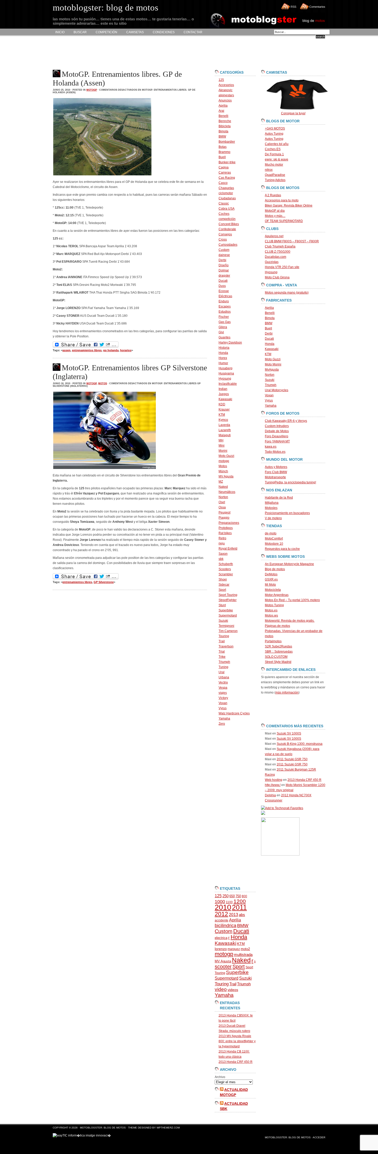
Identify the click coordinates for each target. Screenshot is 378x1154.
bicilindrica (225, 925)
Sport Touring (228, 595)
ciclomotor (226, 193)
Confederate (227, 229)
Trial (222, 651)
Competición (106, 32)
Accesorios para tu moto (282, 200)
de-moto (270, 533)
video (221, 989)
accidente (221, 920)
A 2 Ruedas (273, 195)
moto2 (245, 949)
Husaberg (225, 368)
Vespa (223, 687)
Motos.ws (271, 615)
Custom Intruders (277, 426)
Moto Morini (273, 364)
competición (227, 219)
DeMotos (271, 574)
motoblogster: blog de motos (103, 1127)
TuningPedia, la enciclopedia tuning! (290, 482)
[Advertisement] (146, 53)
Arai (221, 111)
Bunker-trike (227, 162)
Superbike (226, 610)
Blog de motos (275, 569)
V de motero (273, 518)
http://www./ (273, 785)
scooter (223, 966)
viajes (223, 693)
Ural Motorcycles (276, 390)
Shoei (223, 579)
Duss (222, 286)
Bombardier (227, 141)
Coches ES (273, 149)
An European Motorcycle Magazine (289, 564)
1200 (239, 901)
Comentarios (317, 6)
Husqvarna (226, 373)
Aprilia (223, 105)
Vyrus (223, 708)
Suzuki (223, 620)
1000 (220, 901)
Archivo (220, 1077)
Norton (223, 497)
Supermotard (228, 615)
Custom (224, 250)
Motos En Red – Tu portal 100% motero (292, 600)
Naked (223, 487)
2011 (239, 907)
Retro (222, 538)
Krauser (224, 409)
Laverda (224, 425)
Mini (221, 445)
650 (232, 896)
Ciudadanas (227, 198)
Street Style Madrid (278, 662)
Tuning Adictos (275, 180)
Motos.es (271, 610)
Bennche (225, 121)
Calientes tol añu (277, 144)
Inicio (60, 32)
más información (287, 692)
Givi (221, 332)
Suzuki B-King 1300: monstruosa (299, 744)
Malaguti (225, 435)
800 (244, 896)
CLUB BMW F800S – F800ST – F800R (292, 241)
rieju (222, 543)
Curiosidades (228, 244)
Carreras (225, 172)
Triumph (224, 662)
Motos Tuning (274, 605)
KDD (222, 404)
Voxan (223, 703)
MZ (221, 481)
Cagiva (224, 167)
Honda (223, 353)
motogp (91, 90)
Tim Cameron (228, 631)
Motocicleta (273, 590)
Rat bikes (225, 533)
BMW (222, 136)
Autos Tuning (274, 133)
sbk (221, 559)
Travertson (226, 646)
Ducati (223, 281)
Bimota (223, 131)
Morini (223, 450)
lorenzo (221, 949)
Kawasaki (225, 399)
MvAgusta (272, 369)
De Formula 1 (274, 154)
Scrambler (226, 574)
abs (242, 915)
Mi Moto (270, 584)
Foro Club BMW (276, 472)
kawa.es (270, 446)
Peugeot (224, 512)
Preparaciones (229, 523)
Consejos (225, 234)
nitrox (269, 170)
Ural (221, 672)
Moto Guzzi (226, 456)
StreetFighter (228, 600)
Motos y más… (275, 216)
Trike (222, 657)
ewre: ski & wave (276, 159)
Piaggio (224, 517)
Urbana (224, 677)
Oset (222, 502)
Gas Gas (225, 322)
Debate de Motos (277, 431)
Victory (223, 698)
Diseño (224, 265)
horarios (125, 350)
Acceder (319, 1137)
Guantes (224, 337)
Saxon (223, 553)
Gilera (223, 327)
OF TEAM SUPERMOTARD (284, 221)
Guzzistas (271, 262)
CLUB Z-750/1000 (277, 251)
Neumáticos (227, 492)
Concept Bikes (229, 224)
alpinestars (226, 95)
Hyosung (225, 378)
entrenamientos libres (87, 350)
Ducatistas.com (275, 257)
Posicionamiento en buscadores (287, 513)
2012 (221, 914)
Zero (222, 723)
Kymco (223, 420)
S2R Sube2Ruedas (278, 646)
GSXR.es (271, 579)
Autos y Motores (276, 467)
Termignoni (226, 626)
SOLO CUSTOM (276, 657)
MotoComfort (274, 538)
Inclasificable (228, 384)
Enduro (224, 301)
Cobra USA (227, 208)
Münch (223, 471)
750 (238, 896)
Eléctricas (225, 296)
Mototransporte (275, 477)
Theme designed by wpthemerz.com (154, 1127)
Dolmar (224, 270)
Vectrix (223, 682)
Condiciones (164, 32)
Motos (102, 383)
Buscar (80, 32)
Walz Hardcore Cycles (234, 713)
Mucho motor (274, 164)
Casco (223, 183)
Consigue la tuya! (293, 113)
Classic (224, 203)
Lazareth (225, 430)
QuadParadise (275, 175)
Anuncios (225, 100)
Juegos (224, 394)
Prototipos (226, 528)
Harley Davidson (230, 342)
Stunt (222, 605)
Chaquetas (226, 188)
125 (221, 80)
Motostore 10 (274, 543)
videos (233, 990)
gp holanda (111, 350)
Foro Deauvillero (276, 436)
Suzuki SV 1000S (289, 733)
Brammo (224, 152)
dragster (224, 275)
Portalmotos (273, 641)
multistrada (243, 955)
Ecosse (224, 291)
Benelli (223, 116)
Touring (224, 636)
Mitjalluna (271, 503)
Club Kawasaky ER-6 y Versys (286, 421)
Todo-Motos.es (275, 452)
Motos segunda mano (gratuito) (287, 292)
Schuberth (226, 564)
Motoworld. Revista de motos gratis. (289, 620)
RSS (293, 6)
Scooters (225, 569)
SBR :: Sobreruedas (279, 651)
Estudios (225, 311)
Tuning (223, 667)
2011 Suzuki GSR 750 (292, 759)
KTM (222, 414)
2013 (233, 914)
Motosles (271, 508)
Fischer (224, 317)
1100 (229, 902)
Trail (222, 641)
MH (221, 440)
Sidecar (224, 584)
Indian (223, 389)
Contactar (193, 32)
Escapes (225, 306)
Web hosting (273, 780)
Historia (224, 347)
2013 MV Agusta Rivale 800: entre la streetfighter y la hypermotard (237, 1041)
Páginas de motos (277, 626)
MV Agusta (226, 476)
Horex (223, 358)
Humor (223, 363)
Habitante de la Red (279, 497)
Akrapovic (225, 90)
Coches (224, 214)
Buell (222, 157)
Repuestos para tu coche (282, 549)
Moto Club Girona (277, 277)
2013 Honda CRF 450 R (236, 1062)
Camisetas (135, 32)
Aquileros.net (274, 236)
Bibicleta (225, 126)
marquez (234, 949)
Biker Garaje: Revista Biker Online (288, 205)
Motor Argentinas (277, 595)
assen (66, 350)
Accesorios (226, 85)
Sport (222, 590)
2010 (223, 907)
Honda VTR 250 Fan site (282, 267)
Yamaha (224, 718)
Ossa (222, 507)
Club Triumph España (280, 246)
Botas (223, 147)
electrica (221, 938)
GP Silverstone (104, 582)
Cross (223, 239)
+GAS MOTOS (275, 128)
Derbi (222, 260)
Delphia (270, 795)
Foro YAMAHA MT (277, 441)
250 (225, 896)
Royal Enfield (228, 548)
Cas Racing (227, 177)
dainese (224, 255)
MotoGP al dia (275, 210)
